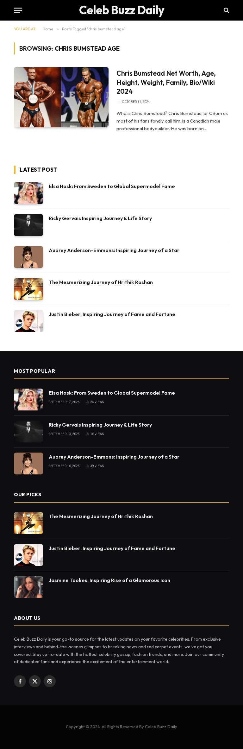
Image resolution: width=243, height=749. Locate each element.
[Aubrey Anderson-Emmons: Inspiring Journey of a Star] (28, 257)
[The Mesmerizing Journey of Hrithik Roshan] (28, 289)
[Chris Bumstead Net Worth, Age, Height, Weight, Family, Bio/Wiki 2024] (61, 97)
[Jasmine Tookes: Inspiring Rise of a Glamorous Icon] (28, 587)
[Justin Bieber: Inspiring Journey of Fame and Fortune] (28, 321)
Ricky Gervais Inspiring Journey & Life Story (100, 218)
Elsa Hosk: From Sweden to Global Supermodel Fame (112, 186)
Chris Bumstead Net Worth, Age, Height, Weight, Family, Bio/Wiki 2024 (166, 82)
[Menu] (18, 10)
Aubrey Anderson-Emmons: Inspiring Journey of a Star (114, 250)
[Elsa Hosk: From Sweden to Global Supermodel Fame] (28, 193)
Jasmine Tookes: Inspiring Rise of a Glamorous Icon (109, 580)
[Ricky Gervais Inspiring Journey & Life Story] (28, 225)
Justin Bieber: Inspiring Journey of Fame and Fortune (112, 314)
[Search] (225, 10)
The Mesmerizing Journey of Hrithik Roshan (101, 282)
